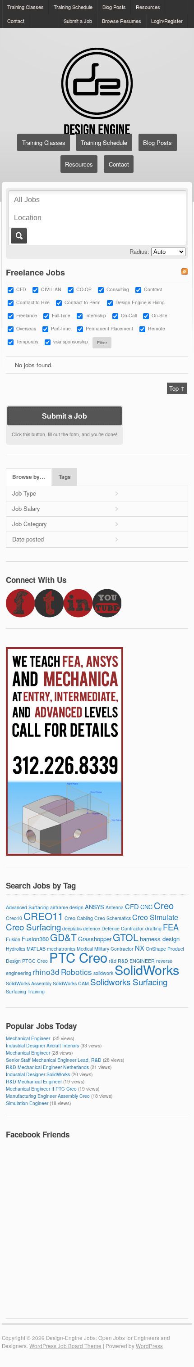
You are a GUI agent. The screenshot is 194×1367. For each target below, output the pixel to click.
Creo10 (14, 918)
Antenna (115, 907)
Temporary (27, 341)
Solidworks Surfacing (128, 981)
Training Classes (25, 6)
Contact (15, 20)
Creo (164, 905)
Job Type (24, 493)
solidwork (103, 973)
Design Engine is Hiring (140, 302)
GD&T (63, 937)
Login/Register (167, 20)
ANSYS (94, 906)
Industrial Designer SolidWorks (38, 1074)
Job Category (29, 523)
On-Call (129, 315)
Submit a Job (78, 20)
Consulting (117, 289)
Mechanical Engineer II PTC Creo (41, 1088)
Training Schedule (73, 6)
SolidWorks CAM (71, 983)
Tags (65, 477)
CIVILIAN (51, 289)
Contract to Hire (33, 302)
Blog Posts (114, 6)
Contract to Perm (83, 302)
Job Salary (26, 508)
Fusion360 (35, 938)
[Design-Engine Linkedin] (78, 615)
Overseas (26, 328)
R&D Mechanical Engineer (34, 1081)
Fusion (13, 939)
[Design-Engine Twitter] (49, 615)
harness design (160, 938)
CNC (146, 906)
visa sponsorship (70, 341)
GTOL (126, 937)
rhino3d (46, 971)
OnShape (156, 948)
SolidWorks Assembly (28, 983)
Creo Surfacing (33, 926)
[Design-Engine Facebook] (20, 615)
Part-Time (61, 328)
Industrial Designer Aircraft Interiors (42, 1045)
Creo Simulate (155, 917)
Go (18, 236)
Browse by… (28, 477)
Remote (156, 328)
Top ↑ (177, 388)
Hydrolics (15, 948)
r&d (112, 960)
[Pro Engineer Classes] (64, 853)
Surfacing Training (25, 991)
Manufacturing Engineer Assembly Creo (48, 1095)
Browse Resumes (121, 20)
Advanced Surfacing (27, 907)
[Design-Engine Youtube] (106, 615)
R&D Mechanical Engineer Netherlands (47, 1067)
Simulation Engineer (27, 1103)
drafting (153, 928)
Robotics (76, 971)
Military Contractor (114, 948)
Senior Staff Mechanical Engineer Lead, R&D (54, 1059)
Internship (95, 315)
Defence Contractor (123, 928)
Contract (153, 289)
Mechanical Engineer (28, 1038)
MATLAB (36, 948)
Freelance (26, 315)
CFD (21, 289)
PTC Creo (78, 956)
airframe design (66, 907)
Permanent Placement (109, 328)
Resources (148, 6)
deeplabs (72, 928)
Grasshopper (94, 938)
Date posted (28, 539)
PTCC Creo (35, 960)
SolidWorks (147, 969)
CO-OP (84, 289)
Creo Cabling (79, 918)
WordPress (149, 1345)
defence (91, 928)
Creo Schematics (112, 918)
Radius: (139, 251)
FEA (171, 927)
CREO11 (43, 915)
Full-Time (61, 315)
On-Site (159, 315)
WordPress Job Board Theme (65, 1345)
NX (139, 947)
